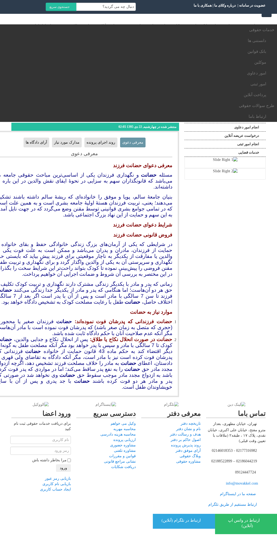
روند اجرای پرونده (101, 142)
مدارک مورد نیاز (67, 142)
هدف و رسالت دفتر (185, 434)
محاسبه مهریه (124, 429)
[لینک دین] (236, 404)
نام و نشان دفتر (188, 429)
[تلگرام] (171, 404)
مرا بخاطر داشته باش (49, 460)
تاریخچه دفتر (191, 423)
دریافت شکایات (123, 467)
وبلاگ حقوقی (190, 456)
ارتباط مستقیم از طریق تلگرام (232, 505)
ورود (63, 468)
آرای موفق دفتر (188, 451)
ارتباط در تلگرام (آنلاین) (181, 520)
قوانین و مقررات (122, 456)
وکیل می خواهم (123, 423)
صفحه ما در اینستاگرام (238, 494)
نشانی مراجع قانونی (120, 461)
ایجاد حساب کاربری (55, 489)
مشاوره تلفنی (125, 451)
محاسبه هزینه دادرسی (118, 434)
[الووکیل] (40, 404)
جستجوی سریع (60, 7)
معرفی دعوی (132, 142)
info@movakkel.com (242, 484)
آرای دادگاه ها (36, 142)
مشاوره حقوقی (188, 461)
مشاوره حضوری (123, 445)
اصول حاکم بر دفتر (186, 440)
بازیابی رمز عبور (58, 478)
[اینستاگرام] (105, 404)
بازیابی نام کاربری (56, 484)
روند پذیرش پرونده (186, 445)
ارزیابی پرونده (124, 440)
